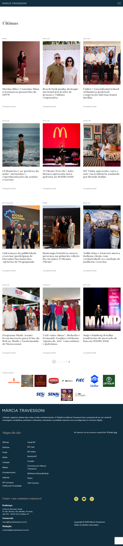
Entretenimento (8, 472)
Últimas (5, 442)
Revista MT (32, 456)
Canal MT (31, 442)
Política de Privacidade (12, 485)
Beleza (5, 467)
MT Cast (30, 446)
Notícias (5, 447)
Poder (4, 452)
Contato (30, 461)
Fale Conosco (33, 482)
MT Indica (31, 451)
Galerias (5, 477)
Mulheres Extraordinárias (38, 473)
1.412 (66, 361)
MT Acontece (8, 482)
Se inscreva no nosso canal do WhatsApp (95, 432)
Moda (4, 457)
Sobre (29, 478)
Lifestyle (5, 462)
